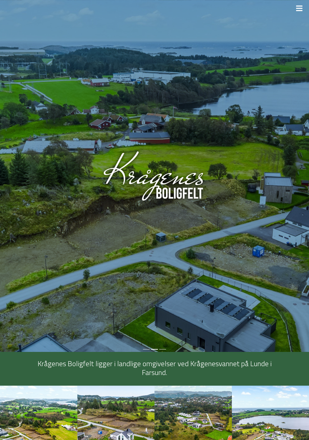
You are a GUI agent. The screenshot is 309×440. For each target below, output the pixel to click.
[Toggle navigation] (299, 8)
